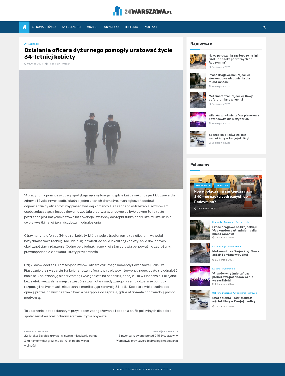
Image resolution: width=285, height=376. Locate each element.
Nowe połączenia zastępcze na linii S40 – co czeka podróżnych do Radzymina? (233, 59)
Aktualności (71, 27)
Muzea (92, 27)
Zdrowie (252, 293)
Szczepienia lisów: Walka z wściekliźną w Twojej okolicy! (229, 136)
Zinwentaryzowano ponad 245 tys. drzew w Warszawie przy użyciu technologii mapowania (147, 338)
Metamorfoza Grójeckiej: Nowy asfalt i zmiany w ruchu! (231, 97)
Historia (131, 27)
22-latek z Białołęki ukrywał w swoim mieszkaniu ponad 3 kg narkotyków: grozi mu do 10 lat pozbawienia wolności (61, 340)
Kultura (216, 268)
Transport (221, 185)
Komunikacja (203, 185)
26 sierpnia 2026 (224, 237)
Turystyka (110, 27)
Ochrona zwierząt (222, 293)
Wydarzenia (242, 222)
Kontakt (151, 27)
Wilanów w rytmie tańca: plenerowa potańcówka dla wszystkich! (234, 117)
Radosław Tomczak (59, 63)
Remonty (217, 222)
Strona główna (44, 27)
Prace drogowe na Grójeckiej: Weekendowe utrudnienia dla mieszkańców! (229, 78)
